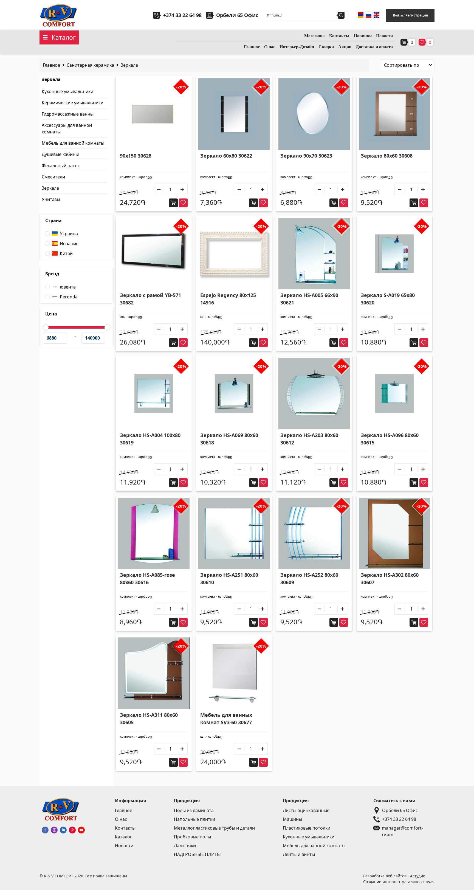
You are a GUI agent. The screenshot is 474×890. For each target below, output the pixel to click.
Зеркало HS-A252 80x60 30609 (309, 579)
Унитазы (51, 199)
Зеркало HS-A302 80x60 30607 (390, 579)
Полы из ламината (194, 810)
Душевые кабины (60, 154)
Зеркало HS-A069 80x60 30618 (229, 439)
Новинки (363, 35)
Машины (292, 819)
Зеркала (129, 65)
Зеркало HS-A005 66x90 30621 (309, 299)
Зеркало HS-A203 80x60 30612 (309, 439)
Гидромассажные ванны (68, 114)
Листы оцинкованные (306, 810)
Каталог (123, 837)
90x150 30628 (135, 155)
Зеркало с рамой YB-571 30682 (150, 299)
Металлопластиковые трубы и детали (214, 828)
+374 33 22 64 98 (182, 15)
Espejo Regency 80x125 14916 (228, 299)
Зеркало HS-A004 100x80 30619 (150, 439)
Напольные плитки (194, 819)
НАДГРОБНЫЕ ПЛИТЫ (197, 854)
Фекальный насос (61, 166)
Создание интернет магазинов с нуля (399, 881)
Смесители (53, 177)
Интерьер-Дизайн (297, 46)
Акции (344, 46)
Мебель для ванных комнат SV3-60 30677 (226, 719)
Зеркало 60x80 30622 (226, 155)
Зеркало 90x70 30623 (306, 155)
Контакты (339, 35)
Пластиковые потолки (306, 828)
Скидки (326, 46)
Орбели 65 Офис (400, 810)
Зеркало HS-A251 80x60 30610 (229, 579)
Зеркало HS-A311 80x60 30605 (149, 719)
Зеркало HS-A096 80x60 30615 (390, 439)
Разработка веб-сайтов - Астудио (394, 875)
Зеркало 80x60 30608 (387, 155)
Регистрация (416, 15)
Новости (384, 35)
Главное (252, 46)
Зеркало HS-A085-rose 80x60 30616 (147, 579)
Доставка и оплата (374, 46)
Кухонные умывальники (67, 91)
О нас (269, 46)
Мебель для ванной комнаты (73, 143)
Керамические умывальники (72, 103)
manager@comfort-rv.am (402, 828)
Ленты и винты (299, 854)
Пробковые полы (192, 837)
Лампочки (185, 846)
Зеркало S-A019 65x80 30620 (388, 299)
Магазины (314, 35)
